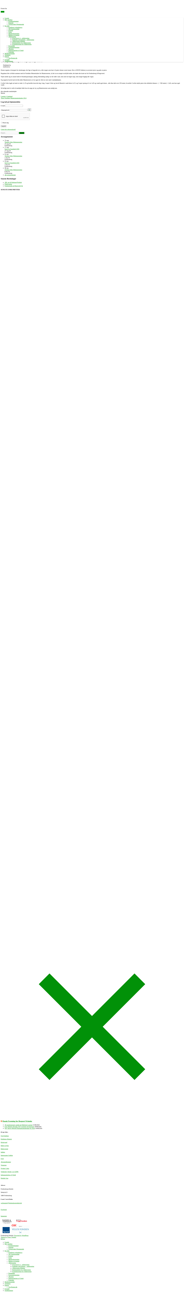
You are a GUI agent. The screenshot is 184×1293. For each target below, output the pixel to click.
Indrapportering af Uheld (15, 50)
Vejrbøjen (7, 55)
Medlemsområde (10, 53)
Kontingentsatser (13, 21)
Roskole (10, 23)
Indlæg (3, 1152)
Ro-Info (7, 26)
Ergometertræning (13, 47)
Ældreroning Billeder (18, 41)
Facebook (4, 1209)
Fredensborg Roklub (14, 3)
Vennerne (4, 1165)
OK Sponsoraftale (13, 29)
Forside (7, 18)
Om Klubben (5, 1136)
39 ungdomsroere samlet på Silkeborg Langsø (18, 1125)
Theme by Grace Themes (8, 1237)
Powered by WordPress (21, 1235)
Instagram (4, 1216)
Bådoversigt (4, 1149)
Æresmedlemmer (6, 1162)
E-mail (3, 106)
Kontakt (7, 60)
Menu (2, 12)
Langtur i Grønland (6, 96)
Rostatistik (11, 46)
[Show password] (29, 109)
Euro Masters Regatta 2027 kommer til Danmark (19, 1126)
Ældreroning (12, 36)
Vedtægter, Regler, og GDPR (9, 1172)
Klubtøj (10, 30)
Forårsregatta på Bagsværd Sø (14, 186)
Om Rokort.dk (12, 58)
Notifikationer (9, 61)
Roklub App (4, 1178)
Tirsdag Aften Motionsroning (13, 142)
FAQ (2, 1159)
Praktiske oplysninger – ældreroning (23, 40)
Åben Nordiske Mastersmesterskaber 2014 (13, 98)
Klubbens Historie (6, 1139)
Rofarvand (4, 1142)
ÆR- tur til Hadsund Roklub (13, 182)
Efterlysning (8, 184)
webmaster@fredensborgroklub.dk (11, 1203)
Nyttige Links (5, 1168)
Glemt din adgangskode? (8, 129)
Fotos (10, 32)
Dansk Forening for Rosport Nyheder (17, 1121)
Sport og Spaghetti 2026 (12, 149)
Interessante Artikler (7, 1155)
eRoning (11, 49)
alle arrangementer (10, 175)
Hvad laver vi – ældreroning (20, 38)
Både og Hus (5, 1145)
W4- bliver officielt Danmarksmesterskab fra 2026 (20, 1128)
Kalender (11, 52)
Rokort (7, 56)
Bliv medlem (8, 20)
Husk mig (6, 123)
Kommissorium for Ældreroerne (22, 44)
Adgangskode (5, 110)
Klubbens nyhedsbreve (15, 27)
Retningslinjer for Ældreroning (21, 43)
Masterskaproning (13, 33)
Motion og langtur (13, 35)
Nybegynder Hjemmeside (16, 24)
